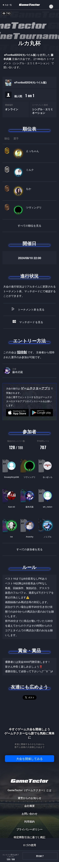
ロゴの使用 (29, 845)
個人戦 (24, 95)
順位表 (29, 128)
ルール (29, 567)
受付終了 (40, 855)
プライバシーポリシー (29, 829)
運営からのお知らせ (29, 798)
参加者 (29, 431)
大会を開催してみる (29, 758)
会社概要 (29, 806)
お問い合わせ (29, 813)
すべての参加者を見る (29, 549)
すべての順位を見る (29, 225)
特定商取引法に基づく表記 (29, 837)
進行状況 (29, 276)
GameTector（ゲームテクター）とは (29, 790)
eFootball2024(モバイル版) (30, 82)
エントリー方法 (29, 340)
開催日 (29, 243)
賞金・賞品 (29, 650)
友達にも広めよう (29, 686)
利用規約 (29, 821)
